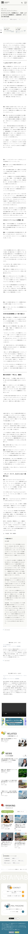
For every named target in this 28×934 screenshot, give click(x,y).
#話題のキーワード (15, 858)
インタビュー (14, 10)
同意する (17, 932)
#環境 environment (16, 862)
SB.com (16, 918)
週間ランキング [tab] (7, 811)
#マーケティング (5, 19)
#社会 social (14, 860)
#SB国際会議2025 (7, 860)
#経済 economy (20, 860)
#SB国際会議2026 (7, 858)
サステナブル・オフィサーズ (6, 10)
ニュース (5, 869)
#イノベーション (22, 19)
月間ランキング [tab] (20, 811)
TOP (2, 869)
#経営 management (13, 19)
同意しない (11, 932)
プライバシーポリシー (9, 929)
